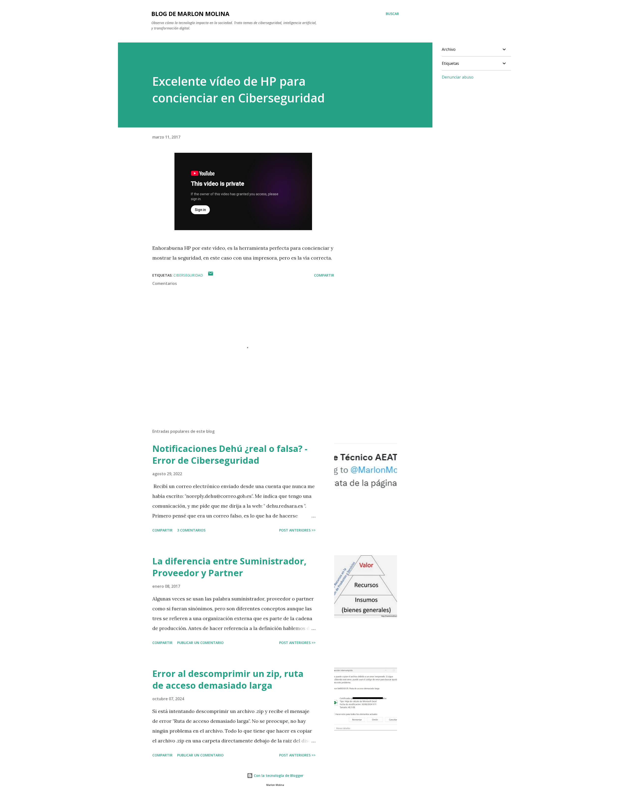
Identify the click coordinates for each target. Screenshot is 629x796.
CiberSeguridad (188, 275)
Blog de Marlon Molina (190, 14)
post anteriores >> (297, 530)
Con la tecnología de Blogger (278, 775)
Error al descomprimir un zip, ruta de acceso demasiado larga (227, 679)
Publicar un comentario (200, 642)
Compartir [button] (324, 275)
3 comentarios (191, 530)
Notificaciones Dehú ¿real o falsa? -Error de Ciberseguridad (229, 454)
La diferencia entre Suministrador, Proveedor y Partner (229, 567)
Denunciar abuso (457, 77)
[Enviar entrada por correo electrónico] (211, 275)
